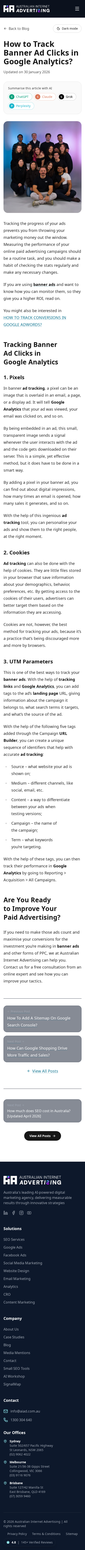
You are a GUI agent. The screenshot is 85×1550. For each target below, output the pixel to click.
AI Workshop (14, 1376)
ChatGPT (20, 97)
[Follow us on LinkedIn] (5, 1213)
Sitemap (72, 1534)
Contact (9, 1360)
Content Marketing (19, 1302)
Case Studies (13, 1337)
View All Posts (45, 1071)
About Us (11, 1329)
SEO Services (14, 1239)
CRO (7, 1294)
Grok (67, 97)
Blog (7, 1345)
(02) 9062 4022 (20, 1454)
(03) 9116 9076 (20, 1475)
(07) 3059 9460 (20, 1496)
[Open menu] (77, 8)
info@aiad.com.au (25, 1411)
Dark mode (70, 28)
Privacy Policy (17, 1534)
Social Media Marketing (22, 1263)
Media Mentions (16, 1352)
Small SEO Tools (16, 1368)
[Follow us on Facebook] (13, 1213)
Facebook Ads (14, 1255)
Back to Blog (19, 28)
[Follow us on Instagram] (21, 1213)
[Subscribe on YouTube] (29, 1213)
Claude (45, 97)
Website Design (16, 1270)
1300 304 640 (21, 1419)
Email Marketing (17, 1278)
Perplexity (21, 106)
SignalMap (12, 1384)
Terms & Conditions (46, 1534)
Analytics (10, 1286)
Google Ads (12, 1247)
